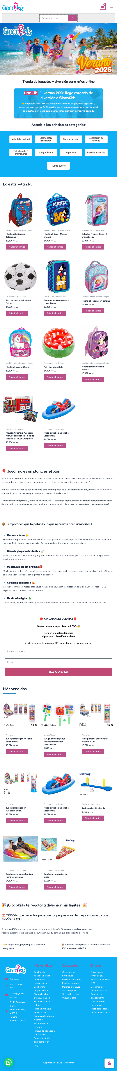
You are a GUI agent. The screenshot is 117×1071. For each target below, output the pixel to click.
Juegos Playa (46, 152)
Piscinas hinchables (72, 979)
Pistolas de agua (70, 983)
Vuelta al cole (58, 165)
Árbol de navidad (21, 139)
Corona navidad (71, 139)
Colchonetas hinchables (46, 139)
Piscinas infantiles (96, 152)
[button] (109, 1063)
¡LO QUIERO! (58, 671)
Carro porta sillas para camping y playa (42, 1042)
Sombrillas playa (70, 994)
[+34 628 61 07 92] (15, 986)
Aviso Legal (97, 975)
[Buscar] (72, 18)
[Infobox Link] (58, 103)
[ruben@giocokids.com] (15, 995)
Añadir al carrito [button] (17, 246)
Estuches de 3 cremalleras (21, 152)
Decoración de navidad (96, 139)
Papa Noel (71, 152)
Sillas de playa (69, 990)
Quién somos (97, 972)
